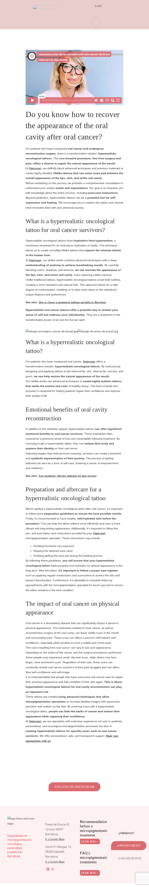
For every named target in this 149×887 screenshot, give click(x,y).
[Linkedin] (48, 869)
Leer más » (89, 841)
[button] (74, 77)
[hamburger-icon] (95, 22)
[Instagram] (53, 869)
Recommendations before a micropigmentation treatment (95, 828)
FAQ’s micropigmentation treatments (95, 857)
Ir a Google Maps (54, 839)
